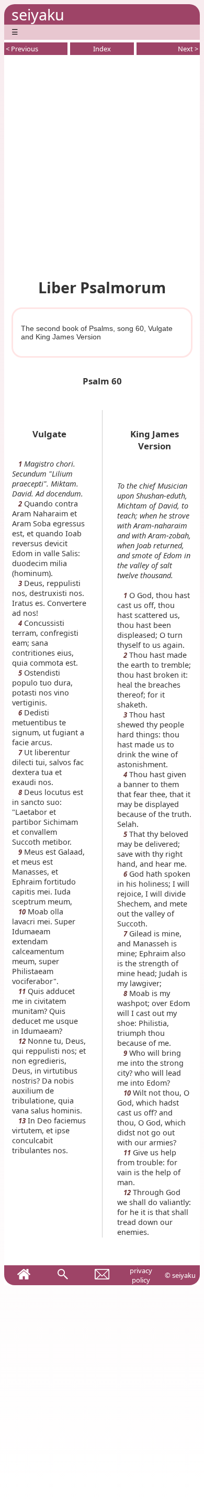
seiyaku (38, 14)
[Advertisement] (102, 165)
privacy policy (141, 1275)
